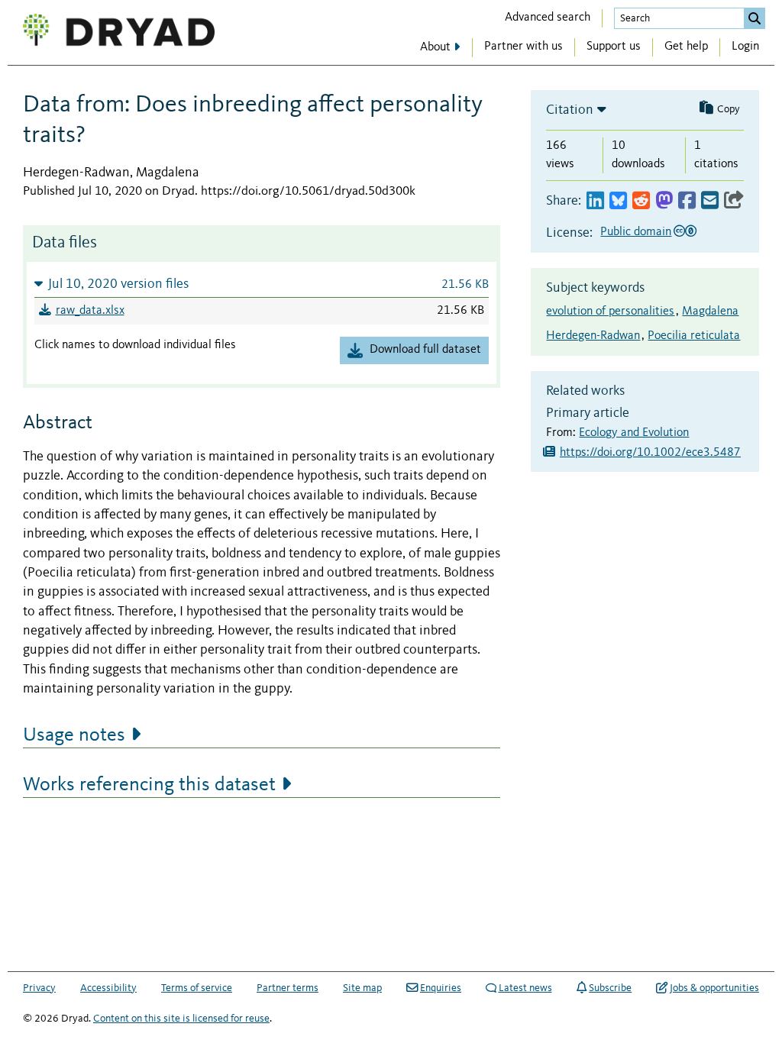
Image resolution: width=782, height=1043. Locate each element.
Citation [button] (569, 110)
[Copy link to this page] (734, 201)
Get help (686, 46)
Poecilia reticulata (694, 336)
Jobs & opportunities (714, 988)
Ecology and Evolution (634, 433)
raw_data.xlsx (90, 311)
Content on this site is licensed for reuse (181, 1018)
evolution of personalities (610, 311)
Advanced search (547, 17)
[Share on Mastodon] (664, 201)
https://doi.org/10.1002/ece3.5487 (650, 453)
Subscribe (610, 988)
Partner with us (523, 46)
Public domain (635, 232)
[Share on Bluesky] (618, 201)
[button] (261, 284)
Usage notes (74, 735)
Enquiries (440, 988)
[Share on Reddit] (641, 201)
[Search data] (754, 18)
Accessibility (108, 988)
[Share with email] (710, 201)
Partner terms (287, 988)
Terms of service (196, 988)
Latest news (525, 988)
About (435, 47)
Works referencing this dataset (149, 785)
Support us (613, 46)
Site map (362, 988)
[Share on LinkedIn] (595, 201)
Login (745, 46)
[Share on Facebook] (687, 201)
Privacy (39, 988)
